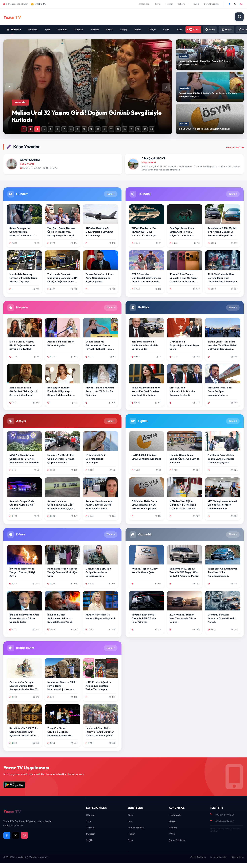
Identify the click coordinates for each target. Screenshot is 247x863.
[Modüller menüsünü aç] (239, 16)
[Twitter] (235, 4)
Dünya (152, 29)
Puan (130, 840)
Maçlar (131, 833)
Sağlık (109, 29)
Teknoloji (62, 29)
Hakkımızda (143, 4)
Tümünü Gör (233, 147)
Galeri (228, 29)
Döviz (130, 815)
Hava (130, 821)
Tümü (110, 194)
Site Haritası (238, 857)
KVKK (196, 4)
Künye (158, 4)
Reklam (169, 4)
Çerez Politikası (211, 4)
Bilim (179, 29)
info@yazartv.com (224, 820)
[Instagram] (241, 4)
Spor (47, 29)
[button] (166, 87)
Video (212, 29)
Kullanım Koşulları (218, 857)
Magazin (79, 29)
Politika (95, 29)
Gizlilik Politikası (198, 857)
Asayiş (123, 29)
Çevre (166, 29)
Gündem (32, 29)
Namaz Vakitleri (136, 827)
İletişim (181, 4)
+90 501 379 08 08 (225, 814)
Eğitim (138, 29)
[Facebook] (229, 4)
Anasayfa (15, 29)
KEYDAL (227, 829)
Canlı (195, 29)
